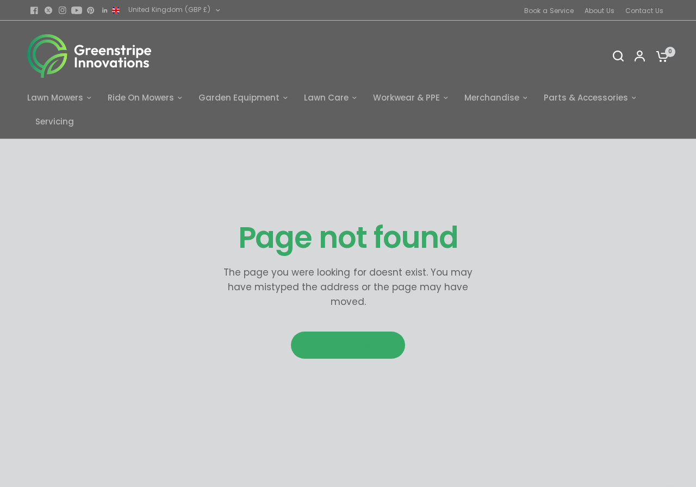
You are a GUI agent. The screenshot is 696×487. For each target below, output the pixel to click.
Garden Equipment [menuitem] (238, 97)
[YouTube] (77, 10)
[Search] (618, 56)
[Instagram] (62, 10)
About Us (599, 10)
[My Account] (639, 56)
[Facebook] (34, 10)
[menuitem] (551, 10)
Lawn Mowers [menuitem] (55, 97)
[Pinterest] (91, 10)
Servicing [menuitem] (54, 121)
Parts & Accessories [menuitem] (586, 97)
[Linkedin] (105, 10)
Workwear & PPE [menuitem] (406, 97)
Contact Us (644, 10)
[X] (48, 10)
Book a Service (549, 10)
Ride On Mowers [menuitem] (141, 97)
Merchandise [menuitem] (491, 97)
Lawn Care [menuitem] (326, 97)
